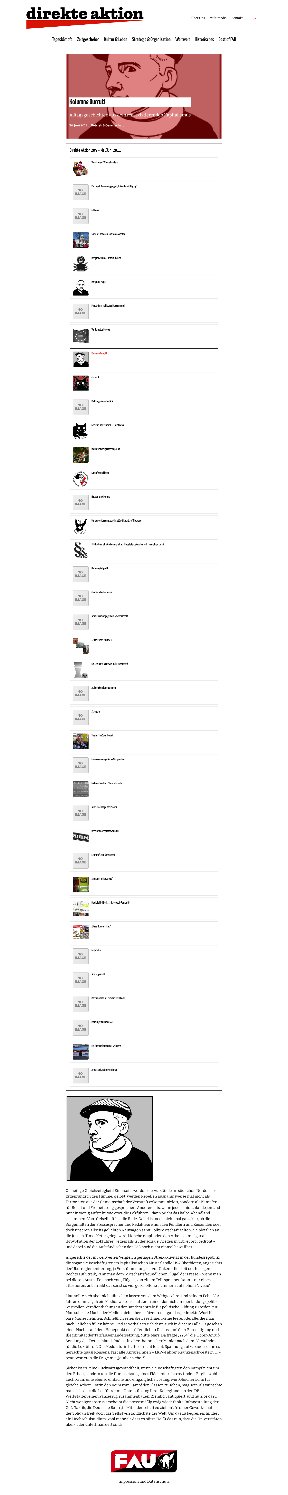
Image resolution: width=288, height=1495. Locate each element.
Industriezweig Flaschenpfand (105, 449)
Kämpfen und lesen (100, 472)
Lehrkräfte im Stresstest (103, 854)
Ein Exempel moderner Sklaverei (106, 1045)
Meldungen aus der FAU (102, 1022)
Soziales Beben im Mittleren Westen (108, 234)
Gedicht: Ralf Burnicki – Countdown (107, 425)
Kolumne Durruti (99, 353)
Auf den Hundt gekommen (103, 687)
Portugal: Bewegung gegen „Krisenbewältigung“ (114, 186)
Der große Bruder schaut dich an (106, 258)
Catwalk (95, 377)
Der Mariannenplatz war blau (105, 831)
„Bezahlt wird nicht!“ (101, 926)
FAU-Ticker (96, 950)
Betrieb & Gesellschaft (107, 125)
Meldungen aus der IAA (102, 401)
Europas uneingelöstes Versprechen (108, 759)
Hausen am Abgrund (100, 496)
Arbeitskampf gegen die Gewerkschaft (109, 616)
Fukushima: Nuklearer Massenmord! (108, 305)
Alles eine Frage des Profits (104, 807)
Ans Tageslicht (98, 974)
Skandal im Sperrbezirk (102, 735)
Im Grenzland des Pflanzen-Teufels (107, 783)
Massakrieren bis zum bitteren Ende (108, 998)
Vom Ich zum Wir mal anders (104, 162)
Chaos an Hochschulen (101, 592)
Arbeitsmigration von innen (104, 1069)
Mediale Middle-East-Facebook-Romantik (110, 902)
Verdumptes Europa (100, 329)
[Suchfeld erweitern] (255, 18)
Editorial (95, 210)
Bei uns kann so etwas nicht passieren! (109, 663)
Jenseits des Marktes (101, 640)
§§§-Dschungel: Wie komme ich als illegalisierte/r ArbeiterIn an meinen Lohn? (127, 544)
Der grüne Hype (98, 281)
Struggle (95, 711)
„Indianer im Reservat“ (102, 878)
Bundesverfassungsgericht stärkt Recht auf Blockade (116, 520)
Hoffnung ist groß (99, 568)
